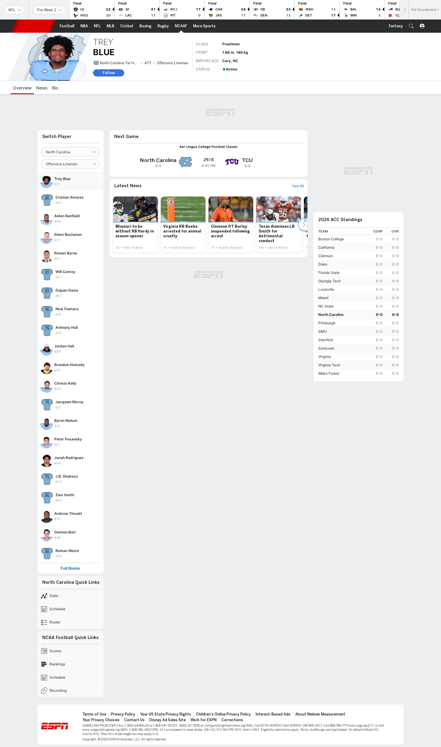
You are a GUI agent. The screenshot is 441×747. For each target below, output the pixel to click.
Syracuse (326, 348)
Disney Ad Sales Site (167, 720)
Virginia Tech (329, 365)
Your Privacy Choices (100, 720)
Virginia (324, 356)
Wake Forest (328, 373)
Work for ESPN (203, 720)
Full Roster (70, 568)
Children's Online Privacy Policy (223, 714)
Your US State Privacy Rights (165, 714)
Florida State (329, 272)
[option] (135, 224)
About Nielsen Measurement (320, 714)
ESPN (33, 26)
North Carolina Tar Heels (120, 63)
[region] (358, 302)
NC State (326, 306)
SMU (322, 331)
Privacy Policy (123, 714)
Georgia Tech (329, 281)
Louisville (326, 289)
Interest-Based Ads (273, 714)
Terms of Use (94, 714)
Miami (323, 298)
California (326, 247)
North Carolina (331, 314)
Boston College (331, 239)
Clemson (325, 256)
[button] (411, 26)
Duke (322, 264)
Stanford (325, 340)
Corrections (232, 720)
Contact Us (134, 720)
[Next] (404, 10)
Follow (109, 72)
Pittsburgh (326, 323)
